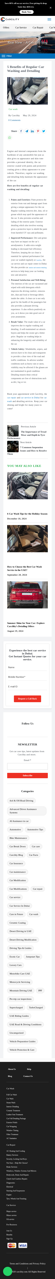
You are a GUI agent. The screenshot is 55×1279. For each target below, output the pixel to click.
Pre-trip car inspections (20, 999)
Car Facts (33, 855)
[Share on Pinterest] (38, 131)
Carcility (39, 260)
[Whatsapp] (7, 1271)
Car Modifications (18, 889)
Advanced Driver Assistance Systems (23, 811)
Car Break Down (18, 846)
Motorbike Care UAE (20, 973)
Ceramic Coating (18, 923)
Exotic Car (15, 956)
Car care (36, 846)
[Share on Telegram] (26, 131)
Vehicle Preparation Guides (22, 1041)
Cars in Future (16, 914)
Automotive (15, 829)
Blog (10, 1076)
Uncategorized (17, 1033)
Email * (27, 760)
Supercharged (16, 1007)
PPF (40, 990)
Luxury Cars (16, 965)
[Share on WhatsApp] (9, 137)
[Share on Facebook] (21, 131)
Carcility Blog (16, 855)
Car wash (33, 914)
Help (29, 1069)
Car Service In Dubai (20, 906)
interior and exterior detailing (38, 267)
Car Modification (18, 880)
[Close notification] (50, 7)
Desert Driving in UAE (20, 931)
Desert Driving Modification (23, 940)
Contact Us (28, 1076)
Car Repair (38, 27)
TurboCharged (36, 1007)
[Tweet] (43, 131)
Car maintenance (18, 872)
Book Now (26, 12)
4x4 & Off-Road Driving (21, 800)
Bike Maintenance (18, 838)
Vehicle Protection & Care (22, 1050)
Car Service (21, 27)
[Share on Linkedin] (32, 131)
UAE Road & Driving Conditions (25, 1024)
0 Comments (14, 120)
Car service (15, 897)
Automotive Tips (35, 829)
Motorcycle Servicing (20, 982)
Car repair (37, 889)
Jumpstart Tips (33, 956)
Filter (9, 56)
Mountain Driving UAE (21, 990)
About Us (12, 1069)
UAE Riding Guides (19, 1016)
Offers (6, 27)
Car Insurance (16, 863)
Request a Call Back (27, 699)
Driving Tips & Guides (20, 948)
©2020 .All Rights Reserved (27, 1272)
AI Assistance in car (19, 821)
